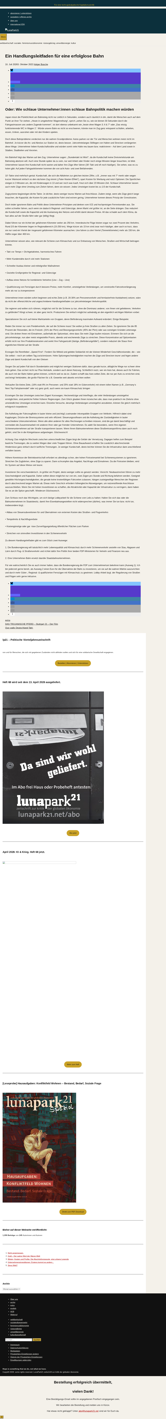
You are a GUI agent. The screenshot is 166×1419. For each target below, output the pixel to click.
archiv (12, 1302)
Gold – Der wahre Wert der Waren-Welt (24, 1256)
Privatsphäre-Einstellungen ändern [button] (24, 1354)
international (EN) (17, 24)
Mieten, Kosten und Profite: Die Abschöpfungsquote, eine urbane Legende (38, 1259)
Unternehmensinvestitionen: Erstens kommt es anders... (31, 1262)
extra (7, 620)
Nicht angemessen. (16, 1253)
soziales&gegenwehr (18, 1322)
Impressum (15, 1345)
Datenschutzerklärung (19, 1348)
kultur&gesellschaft (18, 1335)
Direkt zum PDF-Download (73, 1212)
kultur (73, 43)
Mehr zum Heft (73, 1064)
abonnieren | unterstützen (21, 13)
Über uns (14, 1299)
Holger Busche (41, 64)
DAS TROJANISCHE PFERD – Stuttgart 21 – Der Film (31, 624)
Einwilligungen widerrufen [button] (20, 1360)
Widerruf (13, 1315)
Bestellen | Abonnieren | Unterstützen (73, 663)
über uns (14, 21)
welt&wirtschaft (6, 43)
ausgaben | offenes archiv (21, 17)
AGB (12, 1311)
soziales (17, 43)
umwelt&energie (63, 43)
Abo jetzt (73, 833)
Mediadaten (15, 1351)
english (13, 1308)
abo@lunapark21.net (89, 1411)
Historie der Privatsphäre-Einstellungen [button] (26, 1357)
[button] (11, 70)
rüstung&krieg (49, 43)
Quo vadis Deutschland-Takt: (19, 628)
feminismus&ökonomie (32, 43)
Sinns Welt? (13, 1265)
